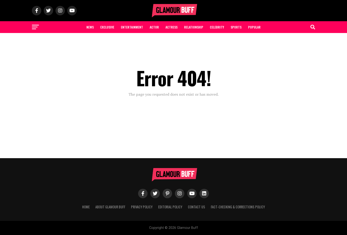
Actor (154, 27)
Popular (254, 27)
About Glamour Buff (110, 206)
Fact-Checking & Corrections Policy (238, 206)
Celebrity (217, 27)
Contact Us (196, 206)
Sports (236, 27)
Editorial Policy (170, 206)
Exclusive (107, 27)
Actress (171, 27)
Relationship (193, 27)
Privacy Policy (141, 206)
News (90, 27)
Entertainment (132, 27)
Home (86, 206)
